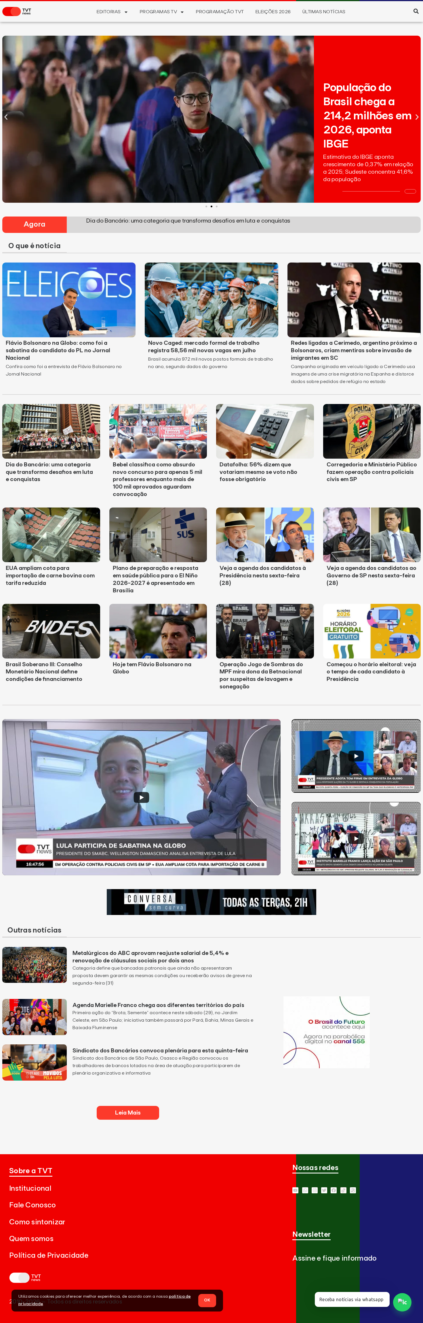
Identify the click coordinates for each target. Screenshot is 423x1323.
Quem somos (31, 1238)
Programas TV (158, 11)
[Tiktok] (343, 1190)
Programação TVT (220, 11)
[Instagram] (315, 1190)
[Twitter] (324, 1190)
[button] (416, 11)
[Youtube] (295, 1190)
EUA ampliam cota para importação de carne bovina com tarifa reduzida (50, 575)
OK (207, 1300)
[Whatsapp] (305, 1190)
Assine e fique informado (334, 1258)
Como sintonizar (37, 1222)
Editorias (109, 11)
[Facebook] (334, 1190)
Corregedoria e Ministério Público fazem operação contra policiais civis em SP (372, 472)
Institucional (30, 1188)
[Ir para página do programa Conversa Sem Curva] (211, 913)
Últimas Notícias (324, 11)
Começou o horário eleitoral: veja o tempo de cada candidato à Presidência (371, 672)
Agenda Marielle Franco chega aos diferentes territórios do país (158, 1005)
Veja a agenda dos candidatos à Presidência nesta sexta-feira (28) (263, 575)
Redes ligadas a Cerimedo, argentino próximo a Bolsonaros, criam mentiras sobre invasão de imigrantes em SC (354, 350)
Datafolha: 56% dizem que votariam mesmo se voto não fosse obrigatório (258, 472)
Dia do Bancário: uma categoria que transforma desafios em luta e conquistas (49, 472)
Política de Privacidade (48, 1255)
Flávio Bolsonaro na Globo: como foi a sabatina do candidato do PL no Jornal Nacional (58, 350)
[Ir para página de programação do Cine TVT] (326, 1066)
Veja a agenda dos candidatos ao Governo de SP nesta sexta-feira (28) (371, 575)
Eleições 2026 (273, 11)
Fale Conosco (32, 1205)
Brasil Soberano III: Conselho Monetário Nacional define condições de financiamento (44, 672)
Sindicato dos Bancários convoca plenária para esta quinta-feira (160, 1051)
